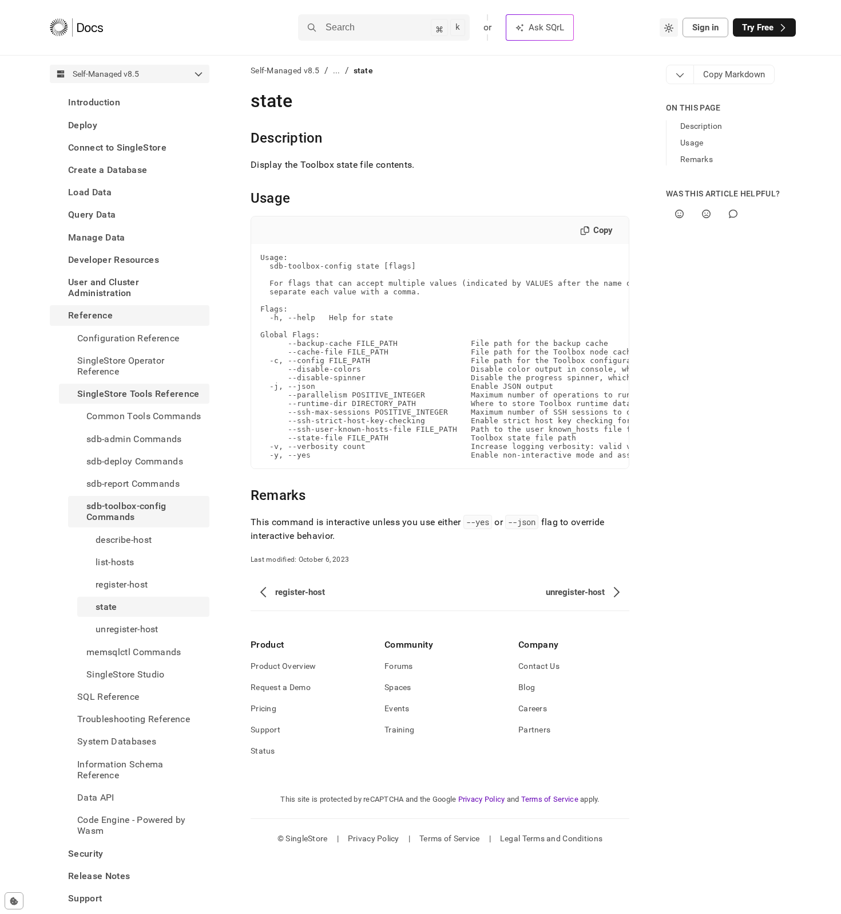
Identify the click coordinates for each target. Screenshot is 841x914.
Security (86, 853)
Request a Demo (281, 687)
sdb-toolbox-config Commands (126, 511)
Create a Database (107, 169)
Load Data (90, 192)
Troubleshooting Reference (133, 719)
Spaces (397, 687)
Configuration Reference (128, 337)
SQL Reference (108, 696)
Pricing (263, 708)
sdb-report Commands (133, 483)
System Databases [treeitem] (116, 741)
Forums (398, 666)
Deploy (82, 124)
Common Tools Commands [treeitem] (143, 416)
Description (701, 126)
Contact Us (539, 666)
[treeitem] (129, 102)
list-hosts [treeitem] (115, 561)
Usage (691, 142)
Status (263, 750)
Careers (532, 708)
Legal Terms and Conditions (551, 838)
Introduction (94, 102)
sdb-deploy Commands (134, 460)
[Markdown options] (680, 74)
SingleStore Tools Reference (138, 393)
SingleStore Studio (125, 673)
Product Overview (283, 666)
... (336, 70)
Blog (526, 687)
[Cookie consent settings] (14, 900)
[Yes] (679, 214)
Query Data (92, 214)
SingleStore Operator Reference (120, 365)
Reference (90, 315)
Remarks (696, 159)
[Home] (76, 27)
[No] (706, 214)
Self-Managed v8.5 (285, 70)
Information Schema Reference (120, 769)
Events (397, 708)
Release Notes (99, 875)
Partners (534, 729)
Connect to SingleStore (117, 146)
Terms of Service (549, 799)
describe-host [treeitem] (124, 539)
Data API (95, 797)
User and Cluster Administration (103, 287)
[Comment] (733, 214)
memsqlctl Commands (133, 651)
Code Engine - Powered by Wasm (131, 825)
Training (399, 729)
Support (85, 898)
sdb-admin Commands (134, 438)
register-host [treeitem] (122, 584)
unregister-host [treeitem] (127, 629)
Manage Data (96, 236)
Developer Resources (113, 259)
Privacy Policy (481, 799)
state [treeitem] (106, 606)
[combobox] (669, 27)
